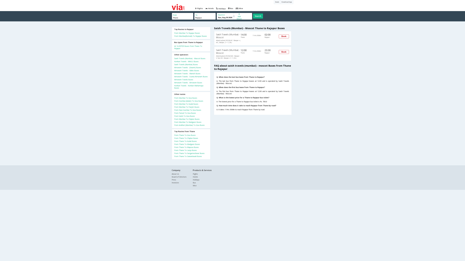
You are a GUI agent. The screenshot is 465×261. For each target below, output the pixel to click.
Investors (175, 182)
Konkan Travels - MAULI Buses (186, 61)
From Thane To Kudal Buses (185, 141)
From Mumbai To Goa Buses (185, 98)
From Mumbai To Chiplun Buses (187, 119)
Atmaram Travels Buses (183, 79)
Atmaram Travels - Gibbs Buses (186, 70)
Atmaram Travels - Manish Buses (187, 73)
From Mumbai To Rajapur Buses (187, 33)
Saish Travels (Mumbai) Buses (186, 64)
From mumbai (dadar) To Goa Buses (188, 101)
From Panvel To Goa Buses (185, 113)
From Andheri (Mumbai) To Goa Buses (189, 125)
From (175, 15)
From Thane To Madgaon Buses (187, 144)
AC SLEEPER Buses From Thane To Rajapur (188, 47)
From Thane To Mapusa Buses (186, 147)
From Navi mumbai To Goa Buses (187, 110)
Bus (194, 182)
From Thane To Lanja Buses (185, 150)
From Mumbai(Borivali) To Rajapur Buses (190, 36)
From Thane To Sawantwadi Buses (188, 156)
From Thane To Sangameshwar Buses (189, 153)
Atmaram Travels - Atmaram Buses (188, 82)
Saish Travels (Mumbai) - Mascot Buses (189, 58)
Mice (195, 185)
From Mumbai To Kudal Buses (186, 104)
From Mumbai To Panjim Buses (186, 107)
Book (283, 36)
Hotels (195, 177)
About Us (175, 174)
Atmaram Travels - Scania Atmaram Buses (191, 76)
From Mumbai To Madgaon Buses (187, 122)
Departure (221, 15)
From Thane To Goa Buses (185, 135)
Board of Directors (179, 177)
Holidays (196, 180)
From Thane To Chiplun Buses (186, 138)
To (196, 15)
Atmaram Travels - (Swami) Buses (187, 67)
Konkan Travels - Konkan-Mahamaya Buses (188, 86)
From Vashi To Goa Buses (184, 116)
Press (174, 180)
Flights (195, 174)
